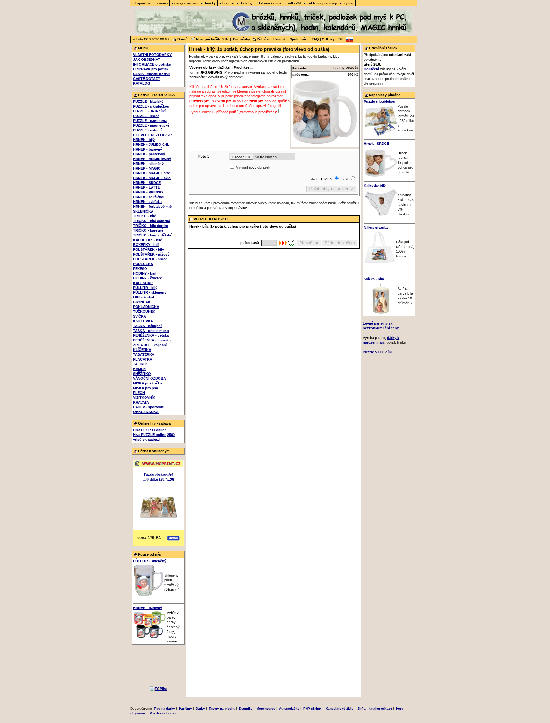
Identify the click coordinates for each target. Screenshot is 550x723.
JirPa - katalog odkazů (374, 708)
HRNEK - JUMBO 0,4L (151, 144)
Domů (182, 39)
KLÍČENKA (142, 350)
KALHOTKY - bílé (147, 240)
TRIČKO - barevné (148, 230)
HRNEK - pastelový (149, 154)
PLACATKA (142, 359)
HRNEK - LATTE (146, 187)
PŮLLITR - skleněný (149, 292)
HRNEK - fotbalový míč (152, 206)
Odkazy (328, 39)
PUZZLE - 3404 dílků (150, 111)
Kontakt (280, 39)
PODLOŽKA (143, 264)
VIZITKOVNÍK (144, 397)
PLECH (139, 393)
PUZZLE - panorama (150, 121)
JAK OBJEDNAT (146, 59)
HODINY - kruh (145, 273)
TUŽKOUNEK (144, 311)
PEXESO (140, 268)
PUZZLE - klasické (148, 101)
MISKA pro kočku (147, 383)
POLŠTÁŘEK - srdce (150, 259)
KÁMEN (139, 369)
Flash (345, 179)
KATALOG (141, 83)
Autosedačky (289, 708)
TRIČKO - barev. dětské (152, 235)
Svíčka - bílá (374, 279)
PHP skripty (312, 708)
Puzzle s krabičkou (379, 101)
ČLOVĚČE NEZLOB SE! (152, 135)
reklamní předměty (322, 3)
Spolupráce (299, 39)
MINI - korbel (143, 297)
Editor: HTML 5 (321, 179)
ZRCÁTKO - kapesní (150, 345)
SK (340, 39)
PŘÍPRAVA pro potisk (150, 69)
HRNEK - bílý (144, 140)
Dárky (200, 708)
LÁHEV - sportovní (148, 407)
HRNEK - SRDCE (147, 183)
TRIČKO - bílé (144, 216)
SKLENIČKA (143, 211)
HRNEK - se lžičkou (149, 197)
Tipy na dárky (164, 708)
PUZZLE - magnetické (151, 125)
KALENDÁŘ (143, 283)
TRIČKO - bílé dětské (150, 226)
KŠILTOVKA (143, 321)
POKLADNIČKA (146, 307)
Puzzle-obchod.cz (163, 713)
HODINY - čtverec (147, 278)
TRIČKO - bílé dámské (151, 221)
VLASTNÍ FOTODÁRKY (152, 55)
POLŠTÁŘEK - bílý (148, 249)
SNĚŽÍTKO (142, 374)
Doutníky (246, 708)
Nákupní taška (376, 227)
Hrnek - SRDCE (376, 143)
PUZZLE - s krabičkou (151, 106)
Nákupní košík (208, 39)
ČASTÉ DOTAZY (146, 79)
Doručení (371, 69)
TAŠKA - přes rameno (151, 331)
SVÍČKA (139, 316)
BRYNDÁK (142, 302)
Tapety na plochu (222, 708)
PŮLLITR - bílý (145, 288)
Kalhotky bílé (375, 185)
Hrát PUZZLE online (149, 435)
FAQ (315, 39)
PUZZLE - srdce (146, 116)
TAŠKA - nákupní (147, 326)
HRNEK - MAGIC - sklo (152, 178)
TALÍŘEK (140, 364)
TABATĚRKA (143, 354)
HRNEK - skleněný (148, 163)
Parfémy (185, 708)
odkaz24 (294, 3)
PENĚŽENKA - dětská (151, 335)
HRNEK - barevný (147, 149)
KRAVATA (141, 402)
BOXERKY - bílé (146, 245)
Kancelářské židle (340, 708)
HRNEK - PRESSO (148, 192)
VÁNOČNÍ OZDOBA (149, 378)
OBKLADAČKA (146, 412)
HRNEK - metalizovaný (152, 159)
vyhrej (349, 3)
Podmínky (241, 39)
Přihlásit (264, 39)
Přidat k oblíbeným (154, 451)
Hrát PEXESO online (149, 430)
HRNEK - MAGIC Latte (151, 173)
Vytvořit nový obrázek (253, 167)
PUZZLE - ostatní (147, 130)
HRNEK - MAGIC (146, 168)
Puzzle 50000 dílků (378, 352)
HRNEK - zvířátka (147, 202)
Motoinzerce (266, 708)
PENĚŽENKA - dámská (152, 340)
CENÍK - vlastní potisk (151, 74)
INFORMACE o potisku (152, 64)
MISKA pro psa (145, 388)
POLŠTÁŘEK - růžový (151, 254)
